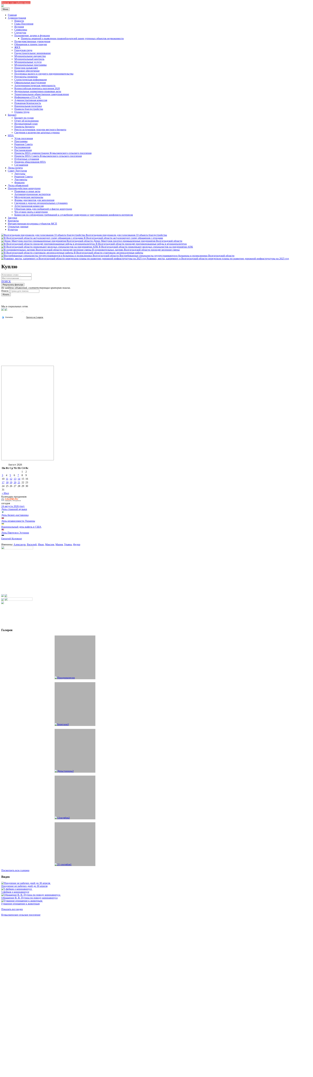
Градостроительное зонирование (32, 53)
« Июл (5, 493)
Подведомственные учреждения (32, 41)
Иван (41, 544)
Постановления (23, 150)
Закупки (12, 217)
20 (15, 482)
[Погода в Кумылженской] (23, 314)
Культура (13, 229)
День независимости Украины (18, 521)
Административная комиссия (30, 100)
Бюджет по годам (24, 117)
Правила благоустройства (28, 109)
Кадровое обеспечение (27, 70)
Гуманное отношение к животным (20, 903)
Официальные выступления (30, 82)
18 (7, 482)
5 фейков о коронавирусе (15, 892)
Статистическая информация (30, 79)
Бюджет (12, 114)
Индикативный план (26, 123)
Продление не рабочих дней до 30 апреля (24, 886)
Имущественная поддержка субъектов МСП (32, 223)
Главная (12, 15)
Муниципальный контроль (29, 59)
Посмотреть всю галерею (15, 870)
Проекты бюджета (24, 126)
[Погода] (7, 317)
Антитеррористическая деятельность (34, 85)
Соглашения (21, 164)
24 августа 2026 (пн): (13, 506)
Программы (21, 141)
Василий (32, 544)
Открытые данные (18, 226)
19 (11, 482)
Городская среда (23, 50)
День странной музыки (14, 509)
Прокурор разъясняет (26, 67)
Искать (6, 294)
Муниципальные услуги (28, 62)
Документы (20, 179)
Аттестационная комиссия (29, 206)
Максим (49, 544)
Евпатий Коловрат (11, 538)
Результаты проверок (26, 76)
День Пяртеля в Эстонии (15, 532)
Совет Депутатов (17, 170)
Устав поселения (23, 138)
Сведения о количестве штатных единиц (37, 132)
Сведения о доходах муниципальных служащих (41, 203)
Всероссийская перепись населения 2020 (37, 88)
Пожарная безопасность (27, 103)
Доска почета (15, 167)
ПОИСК (6, 281)
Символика (20, 29)
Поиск (4, 290)
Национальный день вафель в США (21, 526)
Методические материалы (28, 197)
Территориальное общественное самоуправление (41, 94)
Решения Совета (23, 144)
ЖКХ (17, 47)
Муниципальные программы (30, 65)
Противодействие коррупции (24, 188)
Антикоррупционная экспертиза (32, 194)
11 (7, 478)
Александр (20, 544)
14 (19, 478)
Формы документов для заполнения (34, 200)
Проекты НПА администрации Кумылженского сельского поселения (52, 153)
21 (19, 482)
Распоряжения (22, 147)
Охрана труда (21, 112)
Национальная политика (28, 106)
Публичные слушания (26, 159)
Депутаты (19, 173)
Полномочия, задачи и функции (32, 35)
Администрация (17, 17)
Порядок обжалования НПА (30, 162)
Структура (20, 32)
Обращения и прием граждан (30, 44)
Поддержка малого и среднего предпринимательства (43, 73)
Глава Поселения (23, 23)
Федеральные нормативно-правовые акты (37, 91)
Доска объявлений (18, 185)
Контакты (13, 220)
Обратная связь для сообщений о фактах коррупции (43, 209)
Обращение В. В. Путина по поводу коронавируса (29, 897)
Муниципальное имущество (30, 56)
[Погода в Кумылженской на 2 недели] (34, 317)
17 (3, 482)
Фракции (19, 182)
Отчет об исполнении (26, 120)
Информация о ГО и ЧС (27, 97)
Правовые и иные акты (27, 191)
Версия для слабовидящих (15, 2)
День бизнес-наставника (15, 515)
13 (15, 478)
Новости (19, 20)
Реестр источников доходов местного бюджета (40, 129)
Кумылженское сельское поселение (20, 914)
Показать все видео (12, 909)
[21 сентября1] (75, 844)
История (19, 26)
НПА (11, 135)
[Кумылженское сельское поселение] (2, 6)
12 (11, 478)
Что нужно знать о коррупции (31, 211)
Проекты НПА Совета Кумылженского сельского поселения (48, 156)
